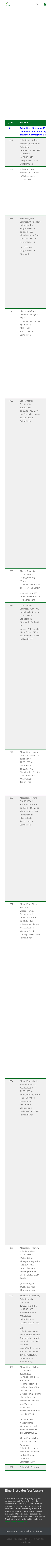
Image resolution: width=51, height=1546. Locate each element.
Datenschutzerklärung (31, 1531)
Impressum (11, 1531)
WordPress (25, 1542)
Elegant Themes (25, 1539)
